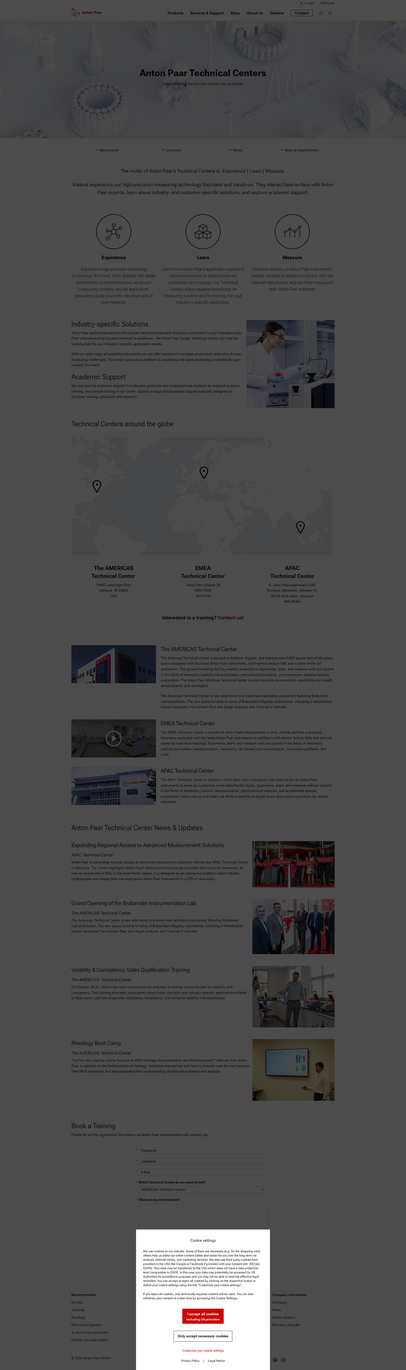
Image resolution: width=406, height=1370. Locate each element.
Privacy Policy (190, 1360)
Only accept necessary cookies (203, 1336)
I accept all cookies (203, 1316)
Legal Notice (216, 1360)
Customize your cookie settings (203, 1350)
